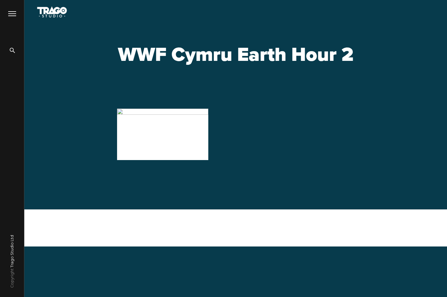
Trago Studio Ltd (12, 251)
